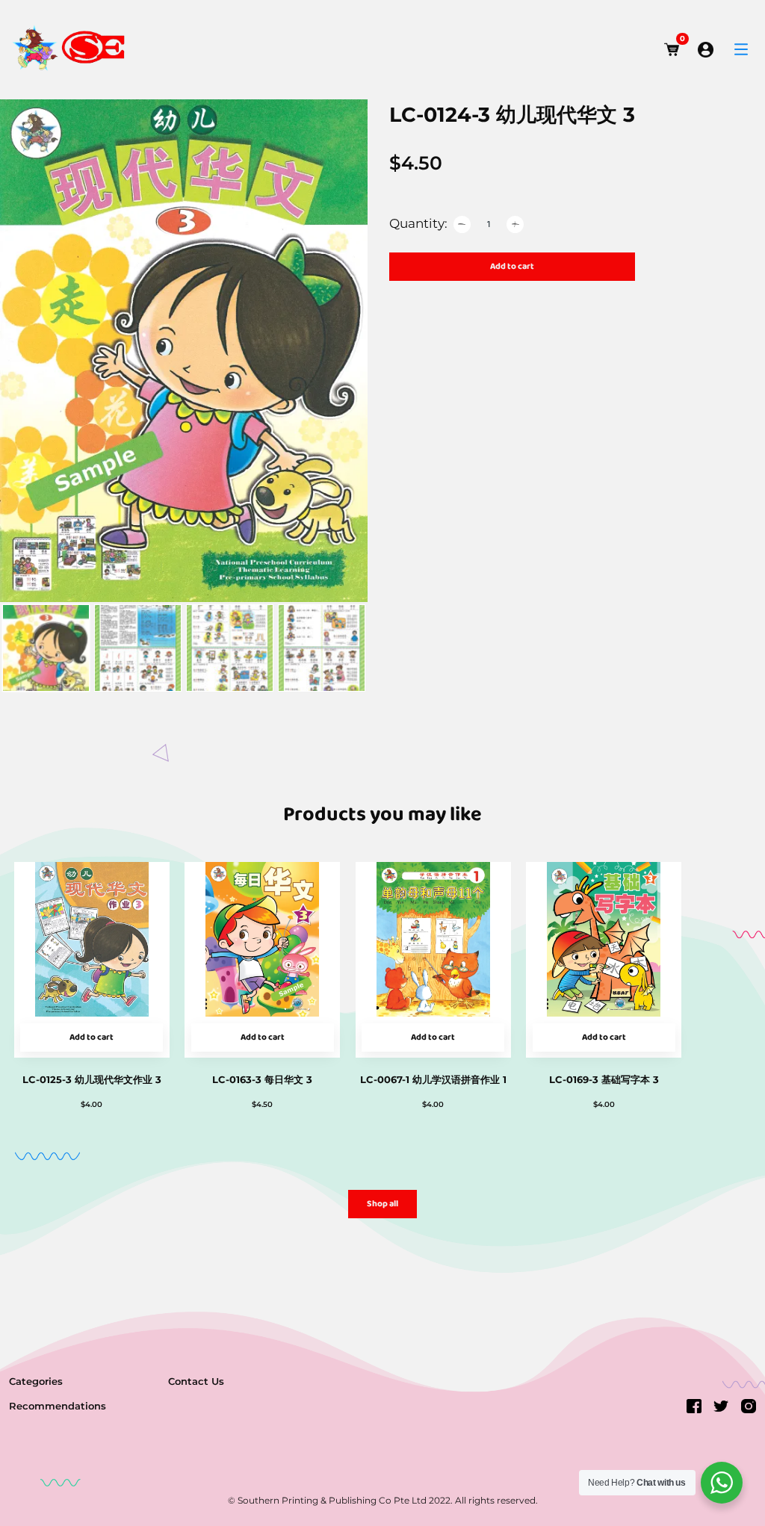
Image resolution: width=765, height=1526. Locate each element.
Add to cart (512, 266)
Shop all (382, 1204)
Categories (36, 1381)
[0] (672, 50)
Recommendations (57, 1406)
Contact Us (196, 1381)
